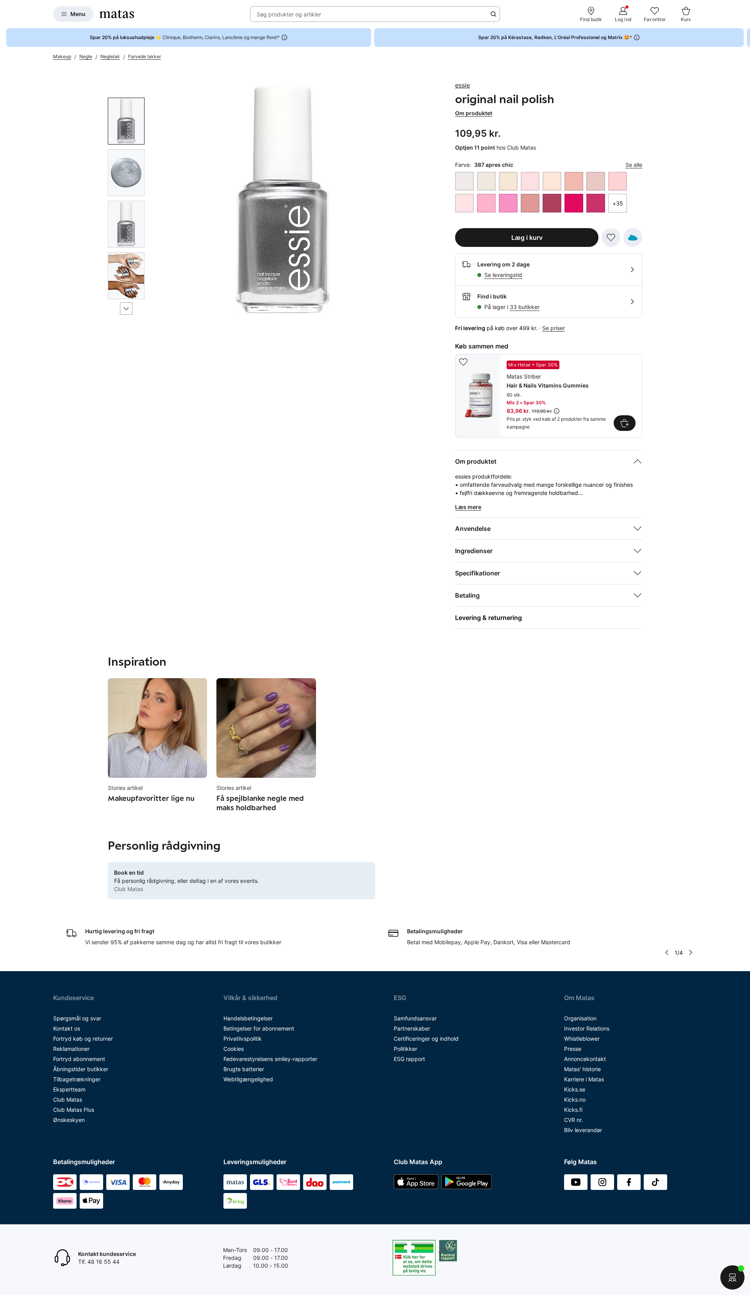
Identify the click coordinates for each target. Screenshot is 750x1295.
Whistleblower (582, 1038)
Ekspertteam (69, 1089)
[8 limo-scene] (552, 181)
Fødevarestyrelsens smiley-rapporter (270, 1059)
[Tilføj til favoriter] (611, 237)
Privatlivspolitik (242, 1038)
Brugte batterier (243, 1069)
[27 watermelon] (573, 203)
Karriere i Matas (584, 1079)
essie (462, 85)
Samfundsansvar (415, 1018)
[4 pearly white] (486, 181)
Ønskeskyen (69, 1119)
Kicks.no (575, 1099)
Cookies (233, 1048)
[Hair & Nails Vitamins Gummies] (548, 395)
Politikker (405, 1048)
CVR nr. (573, 1119)
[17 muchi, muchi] (464, 203)
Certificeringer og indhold (426, 1038)
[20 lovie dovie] (508, 203)
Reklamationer (71, 1048)
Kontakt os (66, 1028)
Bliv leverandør (583, 1130)
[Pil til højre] (744, 37)
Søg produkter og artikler (289, 14)
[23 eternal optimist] (530, 203)
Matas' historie (582, 1069)
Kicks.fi (573, 1109)
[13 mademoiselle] (595, 181)
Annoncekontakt (585, 1059)
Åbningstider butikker (80, 1069)
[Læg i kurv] (625, 423)
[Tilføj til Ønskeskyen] (632, 237)
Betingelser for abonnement (258, 1028)
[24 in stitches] (552, 203)
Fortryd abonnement (79, 1059)
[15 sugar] (617, 181)
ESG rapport (409, 1059)
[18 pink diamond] (486, 203)
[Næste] (126, 308)
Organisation (580, 1018)
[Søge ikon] (493, 14)
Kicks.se (574, 1089)
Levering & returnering (488, 618)
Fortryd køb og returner (83, 1038)
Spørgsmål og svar (77, 1018)
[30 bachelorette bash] (595, 203)
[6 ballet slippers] (530, 181)
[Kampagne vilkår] (557, 411)
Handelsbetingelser (248, 1018)
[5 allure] (508, 181)
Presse (572, 1048)
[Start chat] (732, 1277)
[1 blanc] (464, 181)
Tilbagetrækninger (76, 1079)
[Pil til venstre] (667, 952)
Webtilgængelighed (248, 1079)
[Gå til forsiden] (117, 14)
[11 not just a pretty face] (573, 181)
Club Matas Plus (73, 1109)
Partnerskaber (412, 1028)
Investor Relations (586, 1028)
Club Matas (67, 1099)
